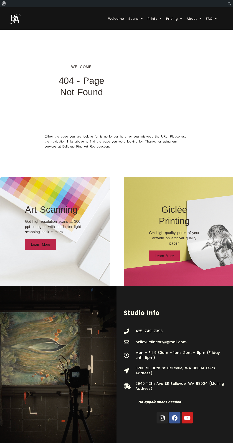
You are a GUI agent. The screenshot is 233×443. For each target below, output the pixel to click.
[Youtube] (187, 417)
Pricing (172, 18)
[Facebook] (174, 417)
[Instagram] (162, 417)
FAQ (209, 18)
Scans (133, 18)
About (192, 18)
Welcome (116, 18)
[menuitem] (4, 3)
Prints (152, 18)
